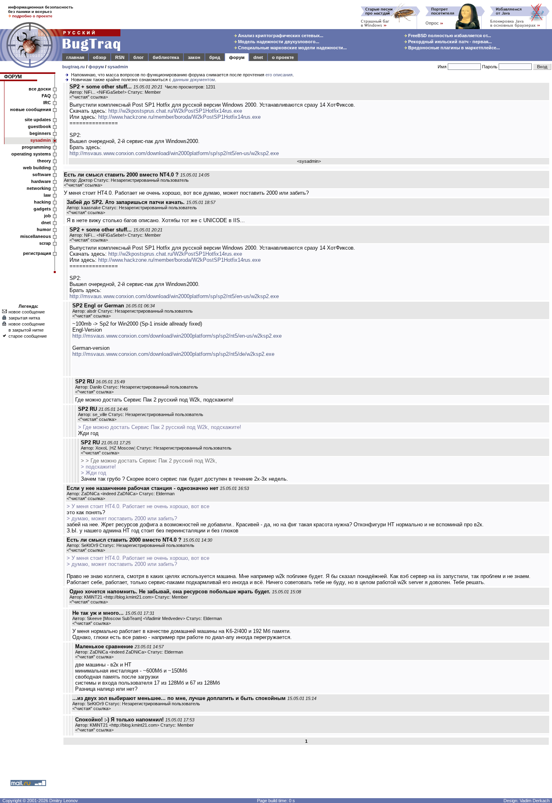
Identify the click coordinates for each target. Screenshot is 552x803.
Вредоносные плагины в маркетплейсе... (453, 47)
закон (194, 57)
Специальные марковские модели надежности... (292, 47)
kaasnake (91, 207)
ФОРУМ (13, 77)
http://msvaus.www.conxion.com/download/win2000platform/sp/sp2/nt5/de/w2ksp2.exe (173, 354)
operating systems (31, 153)
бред (214, 57)
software (41, 174)
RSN (119, 57)
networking (39, 188)
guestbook (39, 126)
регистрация (37, 253)
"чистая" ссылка (88, 97)
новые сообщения (30, 109)
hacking (42, 202)
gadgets (42, 208)
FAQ (46, 95)
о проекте (283, 57)
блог (138, 57)
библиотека (166, 57)
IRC (47, 102)
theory (44, 160)
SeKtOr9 (89, 545)
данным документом (194, 79)
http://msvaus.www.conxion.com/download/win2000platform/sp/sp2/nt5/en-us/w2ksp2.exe (174, 153)
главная (75, 57)
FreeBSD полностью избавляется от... (449, 35)
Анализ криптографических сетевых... (280, 35)
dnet (258, 57)
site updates (38, 119)
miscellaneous (35, 236)
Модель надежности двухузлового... (278, 41)
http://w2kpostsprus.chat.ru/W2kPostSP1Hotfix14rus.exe (175, 111)
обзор (99, 57)
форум (236, 57)
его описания (279, 74)
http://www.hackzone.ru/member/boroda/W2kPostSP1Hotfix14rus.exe (179, 117)
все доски (40, 88)
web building (37, 167)
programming (36, 147)
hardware (41, 181)
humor (44, 229)
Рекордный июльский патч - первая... (449, 41)
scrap (45, 243)
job (47, 215)
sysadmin (117, 66)
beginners (40, 133)
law (47, 195)
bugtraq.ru (73, 66)
